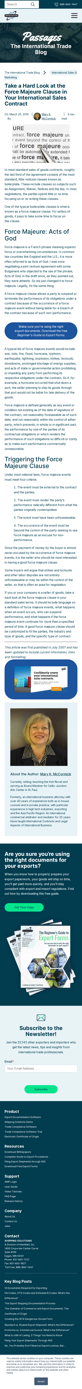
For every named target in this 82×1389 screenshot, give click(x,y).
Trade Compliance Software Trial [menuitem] (23, 1131)
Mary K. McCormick (49, 116)
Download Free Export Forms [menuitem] (21, 1166)
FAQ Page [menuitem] (10, 1196)
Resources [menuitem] (14, 1146)
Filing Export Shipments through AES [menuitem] (25, 1161)
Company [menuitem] (13, 1211)
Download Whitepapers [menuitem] (18, 1151)
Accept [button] (41, 1381)
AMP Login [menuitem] (11, 1181)
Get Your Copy (24, 907)
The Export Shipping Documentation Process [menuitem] (30, 1303)
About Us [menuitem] (10, 1216)
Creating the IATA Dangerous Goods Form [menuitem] (28, 1319)
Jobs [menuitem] (7, 1226)
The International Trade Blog (41, 42)
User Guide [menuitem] (11, 1186)
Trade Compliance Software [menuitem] (21, 1126)
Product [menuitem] (12, 1111)
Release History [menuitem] (14, 1201)
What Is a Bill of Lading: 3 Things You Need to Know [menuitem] (33, 1335)
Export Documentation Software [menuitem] (23, 1117)
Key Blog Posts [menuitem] (18, 1281)
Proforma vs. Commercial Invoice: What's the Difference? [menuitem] (37, 1330)
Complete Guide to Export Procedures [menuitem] (26, 1156)
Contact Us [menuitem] (11, 1221)
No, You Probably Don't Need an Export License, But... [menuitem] (35, 1345)
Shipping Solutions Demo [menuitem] (19, 1122)
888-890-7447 (68, 4)
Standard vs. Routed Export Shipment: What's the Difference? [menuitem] (39, 1324)
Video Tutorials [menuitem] (13, 1191)
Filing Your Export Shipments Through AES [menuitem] (28, 1340)
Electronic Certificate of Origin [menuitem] (22, 1136)
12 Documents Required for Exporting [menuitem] (26, 1288)
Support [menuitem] (12, 1176)
